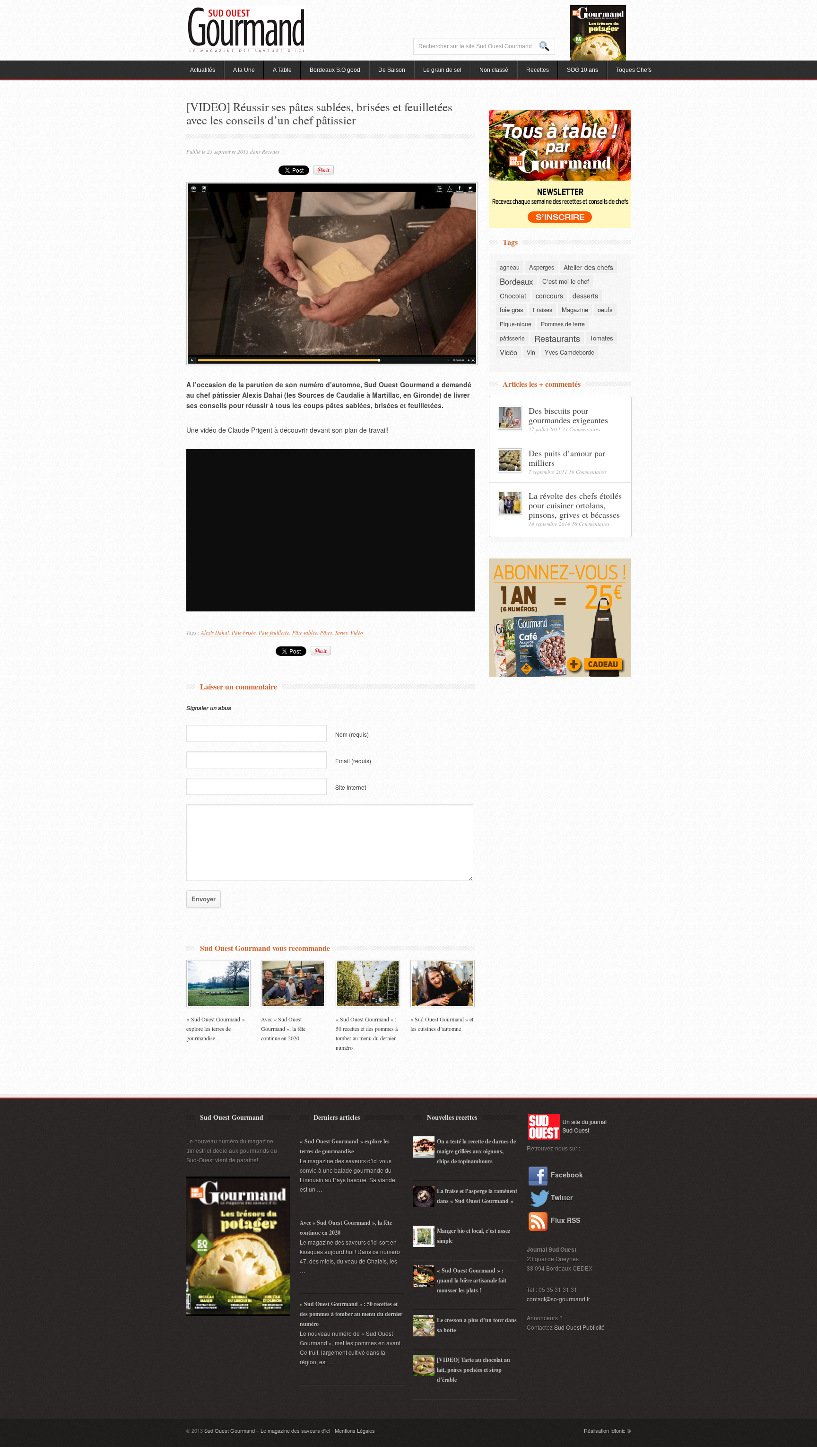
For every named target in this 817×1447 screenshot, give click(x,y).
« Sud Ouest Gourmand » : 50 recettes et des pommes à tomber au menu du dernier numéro (351, 1314)
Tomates (601, 337)
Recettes (537, 70)
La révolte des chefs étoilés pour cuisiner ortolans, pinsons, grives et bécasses (575, 505)
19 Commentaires (588, 471)
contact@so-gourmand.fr (558, 1299)
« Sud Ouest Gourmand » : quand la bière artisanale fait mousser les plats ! (471, 1280)
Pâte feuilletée (274, 632)
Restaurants (557, 338)
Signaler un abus (208, 708)
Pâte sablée (304, 632)
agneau (510, 267)
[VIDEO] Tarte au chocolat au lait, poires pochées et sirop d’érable (473, 1370)
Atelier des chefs (588, 267)
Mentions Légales (355, 1430)
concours (549, 295)
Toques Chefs (634, 70)
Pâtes (326, 632)
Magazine (575, 309)
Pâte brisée (244, 632)
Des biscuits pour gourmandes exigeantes (568, 415)
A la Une (244, 70)
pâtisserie (512, 338)
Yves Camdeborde (569, 352)
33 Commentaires (581, 429)
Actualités (202, 70)
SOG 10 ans (582, 70)
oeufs (605, 309)
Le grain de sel (442, 70)
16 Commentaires (590, 523)
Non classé (493, 70)
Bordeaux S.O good (335, 70)
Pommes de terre (563, 324)
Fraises (542, 309)
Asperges (541, 266)
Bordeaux (516, 281)
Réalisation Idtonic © (607, 1430)
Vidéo (356, 632)
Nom (352, 734)
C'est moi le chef (565, 281)
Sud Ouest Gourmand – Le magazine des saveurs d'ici (267, 1430)
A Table (282, 70)
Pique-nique (515, 324)
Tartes (341, 632)
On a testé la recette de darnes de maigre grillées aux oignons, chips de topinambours (476, 1151)
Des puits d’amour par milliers (567, 457)
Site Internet (350, 787)
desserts (585, 295)
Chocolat (513, 295)
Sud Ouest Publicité (579, 1327)
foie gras (511, 309)
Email (353, 761)
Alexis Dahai (215, 632)
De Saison (391, 70)
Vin (531, 352)
